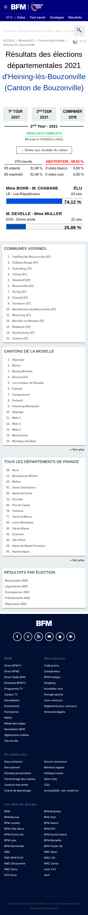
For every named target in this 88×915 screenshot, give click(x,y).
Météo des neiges (14, 723)
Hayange (17, 412)
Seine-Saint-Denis (24, 487)
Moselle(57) (26, 40)
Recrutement (12, 767)
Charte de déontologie (17, 790)
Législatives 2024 (16, 586)
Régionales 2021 (15, 604)
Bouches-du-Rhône (24, 476)
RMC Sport (50, 851)
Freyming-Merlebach (25, 406)
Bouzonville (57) (23, 286)
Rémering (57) (21, 315)
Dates (21, 17)
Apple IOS (60, 636)
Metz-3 (16, 429)
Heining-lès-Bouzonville (19, 44)
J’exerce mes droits (16, 784)
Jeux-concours (53, 700)
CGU (47, 784)
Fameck (17, 388)
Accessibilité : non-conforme (61, 790)
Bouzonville (20, 377)
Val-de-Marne (20, 528)
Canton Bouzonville (51, 40)
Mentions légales (54, 767)
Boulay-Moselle (22, 371)
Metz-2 (16, 423)
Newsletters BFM (14, 729)
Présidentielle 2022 (17, 598)
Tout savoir (37, 17)
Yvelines (17, 511)
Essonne (18, 534)
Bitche (16, 365)
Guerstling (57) (22, 268)
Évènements (11, 706)
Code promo (51, 665)
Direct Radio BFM (14, 677)
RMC (7, 851)
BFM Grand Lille (13, 834)
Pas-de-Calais (21, 505)
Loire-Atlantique (22, 522)
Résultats (75, 17)
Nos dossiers (12, 700)
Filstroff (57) (20, 297)
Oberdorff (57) (21, 280)
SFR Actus (10, 875)
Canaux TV (11, 694)
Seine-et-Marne (22, 516)
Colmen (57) (20, 338)
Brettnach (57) (21, 327)
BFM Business (52, 811)
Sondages (57, 17)
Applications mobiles (16, 735)
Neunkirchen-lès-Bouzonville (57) (34, 309)
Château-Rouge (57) (25, 262)
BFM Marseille (52, 840)
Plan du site (11, 740)
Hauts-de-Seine (22, 493)
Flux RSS (38, 636)
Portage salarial (53, 694)
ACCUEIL (9, 40)
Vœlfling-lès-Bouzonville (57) (31, 256)
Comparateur (52, 671)
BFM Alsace (51, 823)
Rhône (16, 481)
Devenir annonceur (55, 761)
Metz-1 (16, 417)
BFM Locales (12, 823)
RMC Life (49, 857)
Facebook (17, 636)
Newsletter (49, 636)
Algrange (18, 359)
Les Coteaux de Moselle (28, 382)
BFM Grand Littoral (55, 834)
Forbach (17, 400)
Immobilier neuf (53, 688)
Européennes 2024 (17, 592)
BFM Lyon (10, 840)
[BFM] (5, 6)
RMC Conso (51, 863)
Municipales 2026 (16, 580)
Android (70, 636)
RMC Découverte (14, 863)
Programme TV (13, 688)
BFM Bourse (11, 817)
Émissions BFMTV (15, 682)
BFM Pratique (52, 677)
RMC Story (11, 869)
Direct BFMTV (12, 665)
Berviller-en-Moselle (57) (28, 321)
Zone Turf (50, 869)
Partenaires (11, 711)
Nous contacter (13, 761)
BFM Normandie (14, 846)
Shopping (49, 682)
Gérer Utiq (50, 779)
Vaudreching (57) (23, 332)
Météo (8, 717)
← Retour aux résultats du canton (44, 150)
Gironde (17, 499)
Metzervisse (20, 435)
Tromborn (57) (21, 303)
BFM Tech (50, 817)
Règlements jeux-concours (60, 706)
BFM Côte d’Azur (14, 828)
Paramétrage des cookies (19, 779)
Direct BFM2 (11, 671)
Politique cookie (53, 773)
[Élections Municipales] (25, 6)
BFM (9, 17)
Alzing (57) (19, 291)
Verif (47, 875)
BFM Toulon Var (53, 846)
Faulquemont (21, 394)
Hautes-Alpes (20, 551)
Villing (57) (19, 274)
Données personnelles (17, 773)
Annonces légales (54, 711)
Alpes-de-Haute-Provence (28, 545)
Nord (15, 470)
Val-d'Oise (18, 540)
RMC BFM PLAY (13, 857)
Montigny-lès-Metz (24, 441)
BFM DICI (49, 828)
